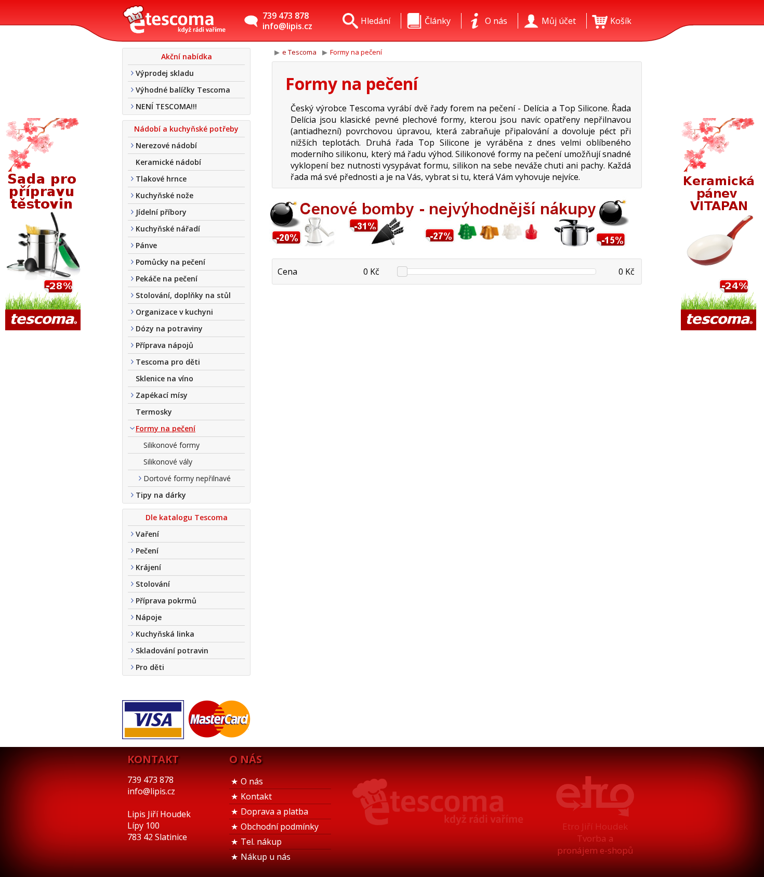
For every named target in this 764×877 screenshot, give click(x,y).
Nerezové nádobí (166, 145)
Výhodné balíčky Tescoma (183, 90)
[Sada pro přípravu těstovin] (44, 225)
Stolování (153, 584)
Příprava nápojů (164, 345)
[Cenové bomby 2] (447, 245)
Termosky (154, 412)
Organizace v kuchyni (174, 312)
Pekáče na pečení (166, 278)
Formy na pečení (165, 428)
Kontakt (256, 796)
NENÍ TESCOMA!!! (166, 106)
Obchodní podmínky (280, 826)
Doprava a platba (274, 811)
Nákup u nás (266, 856)
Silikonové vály (167, 462)
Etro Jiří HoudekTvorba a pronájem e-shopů (595, 838)
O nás (252, 781)
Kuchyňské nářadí (168, 229)
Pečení (147, 551)
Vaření (147, 534)
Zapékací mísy (162, 395)
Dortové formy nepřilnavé (187, 478)
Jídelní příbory (161, 212)
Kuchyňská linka (165, 634)
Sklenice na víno (164, 378)
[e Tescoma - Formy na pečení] (174, 21)
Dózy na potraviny (169, 328)
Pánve (146, 245)
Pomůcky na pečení (170, 262)
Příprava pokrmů (166, 600)
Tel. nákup (261, 841)
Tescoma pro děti (168, 362)
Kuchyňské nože (164, 195)
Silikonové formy (171, 445)
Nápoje (149, 617)
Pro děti (150, 667)
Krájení (148, 567)
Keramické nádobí (168, 162)
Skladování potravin (172, 650)
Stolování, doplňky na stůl (183, 295)
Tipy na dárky (161, 495)
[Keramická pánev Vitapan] (720, 225)
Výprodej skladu (165, 73)
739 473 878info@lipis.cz (287, 20)
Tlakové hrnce (161, 179)
